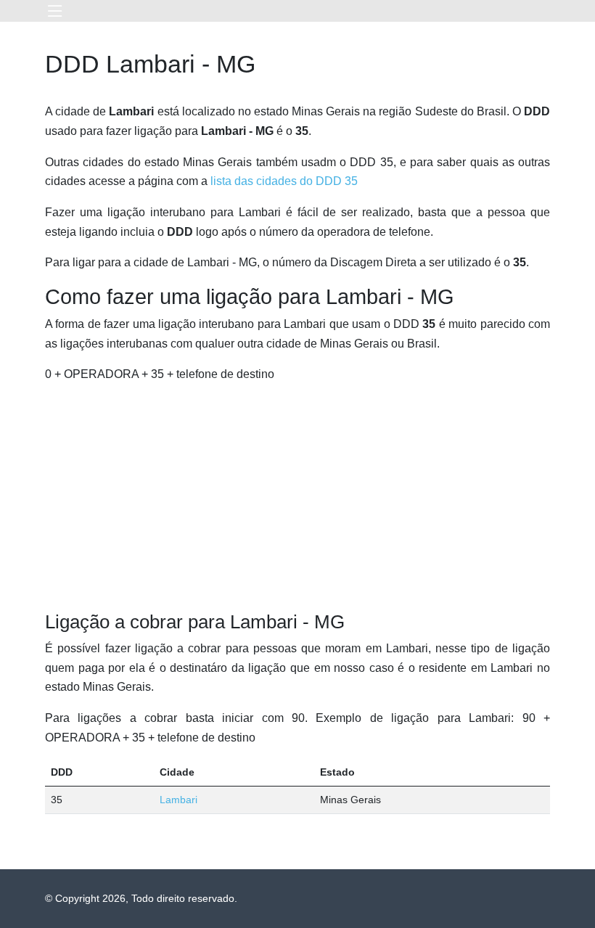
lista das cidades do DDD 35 (284, 181)
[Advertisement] (297, 497)
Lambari (178, 799)
